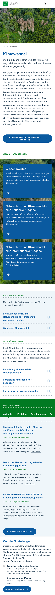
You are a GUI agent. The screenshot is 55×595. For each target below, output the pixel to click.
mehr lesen (36, 451)
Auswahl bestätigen (14, 589)
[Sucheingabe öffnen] (44, 4)
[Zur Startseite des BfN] (22, 3)
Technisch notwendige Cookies (22, 566)
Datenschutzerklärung (21, 561)
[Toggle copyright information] (52, 10)
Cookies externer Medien (19, 578)
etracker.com (25, 555)
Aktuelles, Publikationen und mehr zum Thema (25, 138)
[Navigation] (50, 4)
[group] (8, 414)
